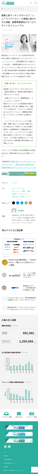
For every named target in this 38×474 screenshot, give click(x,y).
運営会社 (6, 455)
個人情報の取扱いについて (9, 463)
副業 (29, 191)
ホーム (5, 452)
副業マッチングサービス (20, 194)
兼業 (23, 191)
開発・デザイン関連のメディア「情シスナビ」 (14, 470)
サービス (14, 183)
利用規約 (6, 466)
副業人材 (15, 196)
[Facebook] (9, 446)
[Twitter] (5, 446)
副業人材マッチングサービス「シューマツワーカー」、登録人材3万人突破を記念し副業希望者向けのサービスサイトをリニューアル (19, 164)
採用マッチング (26, 196)
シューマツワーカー (19, 188)
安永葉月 (21, 210)
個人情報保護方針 (8, 459)
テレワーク (16, 191)
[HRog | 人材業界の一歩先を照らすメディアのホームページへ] (8, 3)
